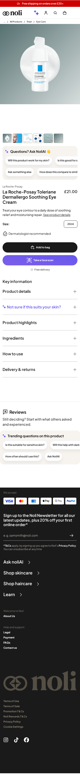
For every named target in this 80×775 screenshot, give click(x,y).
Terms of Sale (11, 706)
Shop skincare (17, 572)
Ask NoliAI (53, 456)
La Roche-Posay (12, 186)
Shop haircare (17, 583)
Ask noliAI (13, 561)
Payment (9, 637)
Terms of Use (11, 701)
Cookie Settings (13, 726)
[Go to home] (12, 13)
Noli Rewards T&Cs (15, 716)
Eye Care (41, 21)
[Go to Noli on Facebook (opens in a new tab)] (26, 740)
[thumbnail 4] (48, 138)
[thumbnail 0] (7, 138)
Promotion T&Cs (13, 711)
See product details (56, 215)
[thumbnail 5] (58, 138)
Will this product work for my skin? (28, 160)
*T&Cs (7, 545)
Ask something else (19, 172)
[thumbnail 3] (38, 138)
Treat (29, 21)
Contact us (10, 647)
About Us (9, 616)
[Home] (4, 22)
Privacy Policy (67, 545)
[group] (36, 13)
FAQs (6, 642)
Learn (9, 594)
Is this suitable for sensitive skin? (25, 444)
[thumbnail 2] (27, 138)
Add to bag (43, 247)
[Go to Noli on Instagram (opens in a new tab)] (6, 740)
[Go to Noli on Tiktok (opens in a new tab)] (16, 740)
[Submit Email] (71, 535)
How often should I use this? (22, 456)
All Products (16, 21)
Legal (6, 632)
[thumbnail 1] (17, 138)
